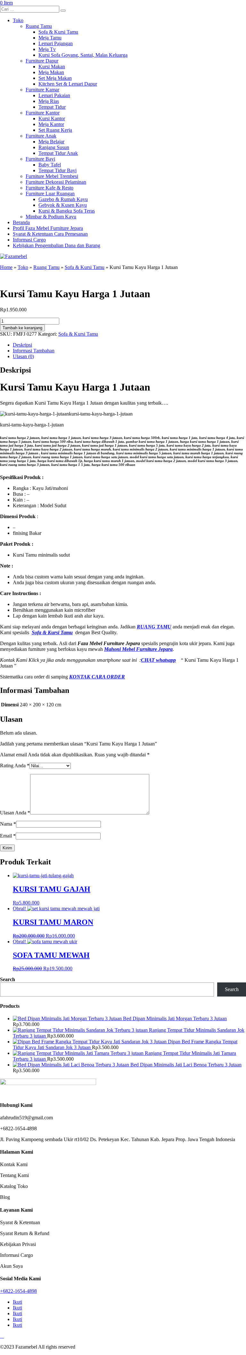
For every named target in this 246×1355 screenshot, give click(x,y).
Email (8, 835)
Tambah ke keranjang (22, 327)
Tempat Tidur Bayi (57, 170)
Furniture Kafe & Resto (49, 187)
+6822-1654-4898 (18, 1291)
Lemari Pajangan (55, 43)
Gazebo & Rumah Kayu (63, 199)
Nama (8, 824)
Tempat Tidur (52, 107)
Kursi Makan (51, 66)
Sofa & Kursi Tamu (58, 32)
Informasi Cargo (29, 239)
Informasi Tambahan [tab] (33, 350)
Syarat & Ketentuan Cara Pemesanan (50, 234)
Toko (18, 20)
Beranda (21, 222)
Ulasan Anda (15, 812)
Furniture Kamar (42, 89)
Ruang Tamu (39, 26)
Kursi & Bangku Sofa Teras (66, 211)
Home (6, 267)
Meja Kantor (51, 124)
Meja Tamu (50, 37)
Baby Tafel (49, 164)
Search (7, 979)
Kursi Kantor (51, 118)
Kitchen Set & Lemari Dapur (67, 84)
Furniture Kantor (43, 112)
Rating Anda (14, 765)
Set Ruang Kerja (55, 130)
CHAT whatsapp (158, 660)
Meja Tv (47, 49)
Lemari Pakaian (54, 95)
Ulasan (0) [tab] (23, 356)
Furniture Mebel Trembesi (52, 176)
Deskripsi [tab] (22, 345)
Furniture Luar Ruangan (50, 193)
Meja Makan (51, 72)
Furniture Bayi (40, 159)
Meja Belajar (51, 141)
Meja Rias (48, 101)
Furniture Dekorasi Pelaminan (56, 182)
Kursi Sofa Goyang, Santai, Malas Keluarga (82, 55)
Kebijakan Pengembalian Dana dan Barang (56, 245)
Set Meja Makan (55, 78)
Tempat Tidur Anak (58, 153)
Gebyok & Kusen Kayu (62, 205)
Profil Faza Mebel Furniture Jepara (48, 228)
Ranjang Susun (53, 147)
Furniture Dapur (42, 60)
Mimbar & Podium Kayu (51, 216)
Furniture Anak (41, 136)
